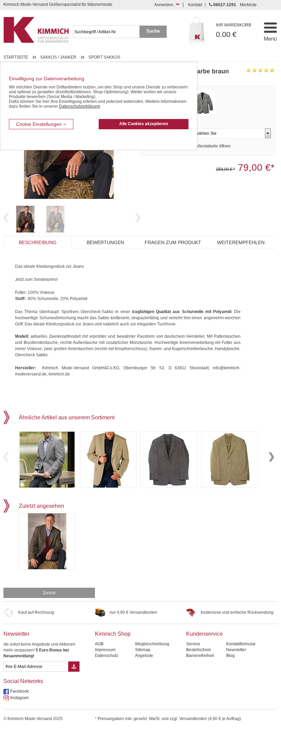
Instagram (19, 697)
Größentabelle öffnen (211, 146)
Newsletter (16, 634)
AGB (99, 644)
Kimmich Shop (113, 634)
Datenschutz (106, 655)
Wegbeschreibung (152, 644)
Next (137, 217)
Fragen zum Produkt (173, 242)
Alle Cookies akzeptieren (143, 123)
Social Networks (23, 681)
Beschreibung (38, 242)
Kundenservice (204, 634)
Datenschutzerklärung (79, 106)
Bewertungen (105, 242)
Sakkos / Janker (58, 57)
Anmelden (163, 4)
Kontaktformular (241, 644)
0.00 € (233, 31)
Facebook (19, 691)
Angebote (144, 655)
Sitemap (142, 649)
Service (193, 644)
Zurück (49, 592)
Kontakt (195, 5)
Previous (6, 217)
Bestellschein (198, 649)
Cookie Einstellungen (39, 124)
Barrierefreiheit (200, 655)
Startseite (15, 57)
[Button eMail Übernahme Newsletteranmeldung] (74, 666)
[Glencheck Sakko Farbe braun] (25, 219)
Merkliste (248, 5)
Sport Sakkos (104, 57)
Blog (230, 655)
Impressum (105, 649)
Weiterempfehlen (241, 242)
